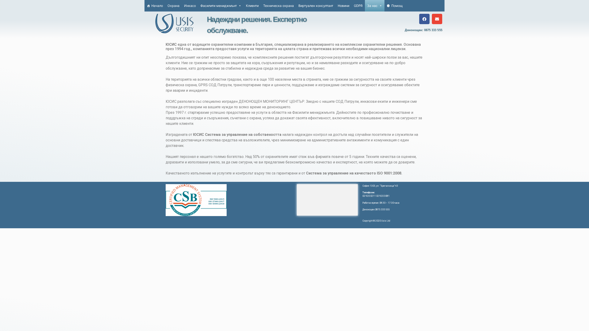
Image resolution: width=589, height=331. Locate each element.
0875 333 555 (433, 30)
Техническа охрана (278, 6)
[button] (424, 19)
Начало (157, 6)
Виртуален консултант (315, 6)
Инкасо (190, 6)
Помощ (397, 6)
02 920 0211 (369, 196)
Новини (343, 6)
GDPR (358, 6)
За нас (372, 6)
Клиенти (252, 6)
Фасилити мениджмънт (218, 6)
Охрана (173, 6)
